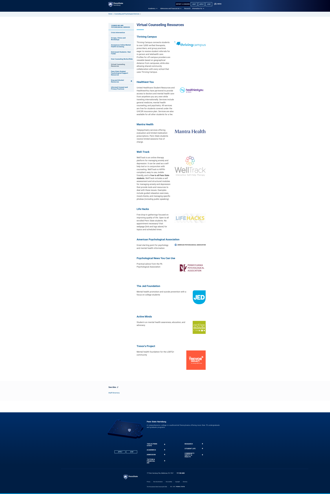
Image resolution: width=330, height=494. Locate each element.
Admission (151, 454)
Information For (197, 8)
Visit (194, 4)
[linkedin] (121, 443)
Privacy (148, 481)
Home (110, 14)
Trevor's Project (146, 346)
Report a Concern (183, 4)
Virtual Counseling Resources (118, 65)
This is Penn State (152, 444)
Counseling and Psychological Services (126, 14)
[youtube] (130, 443)
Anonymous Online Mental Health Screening (121, 46)
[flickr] (126, 443)
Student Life (190, 448)
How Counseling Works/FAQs (122, 59)
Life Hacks (143, 209)
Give (208, 4)
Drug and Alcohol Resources (117, 81)
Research (187, 8)
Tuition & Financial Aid (151, 461)
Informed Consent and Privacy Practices (119, 88)
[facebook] (117, 443)
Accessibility (169, 481)
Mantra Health (145, 124)
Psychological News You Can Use (156, 258)
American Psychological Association (158, 239)
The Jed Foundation (148, 286)
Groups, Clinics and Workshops (118, 38)
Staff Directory (114, 393)
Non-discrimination (158, 481)
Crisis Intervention (118, 32)
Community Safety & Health (189, 455)
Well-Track (143, 151)
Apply (201, 4)
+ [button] (164, 444)
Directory (185, 481)
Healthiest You (145, 81)
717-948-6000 (181, 473)
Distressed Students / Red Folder (121, 53)
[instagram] (135, 443)
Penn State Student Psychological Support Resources (119, 73)
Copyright (177, 481)
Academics (152, 8)
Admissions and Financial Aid (170, 8)
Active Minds (144, 316)
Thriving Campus (147, 36)
